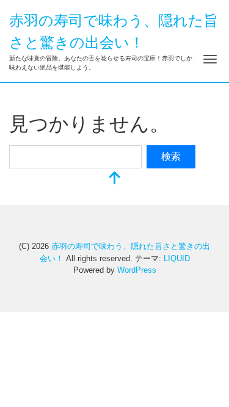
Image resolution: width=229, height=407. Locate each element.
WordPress (136, 270)
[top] (114, 179)
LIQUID (177, 258)
